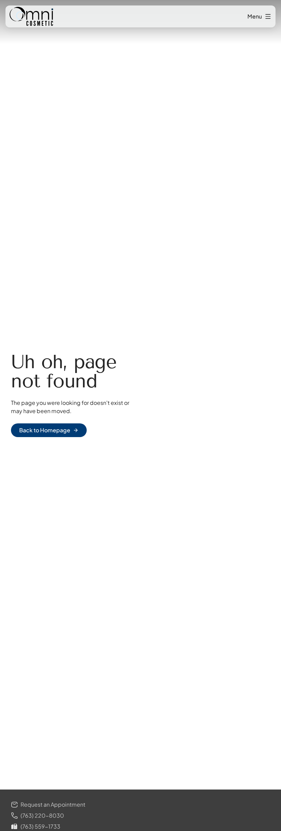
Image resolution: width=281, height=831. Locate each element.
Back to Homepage (44, 430)
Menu (254, 16)
